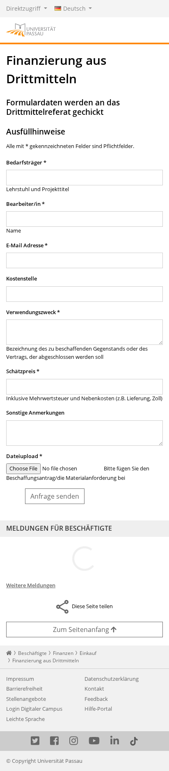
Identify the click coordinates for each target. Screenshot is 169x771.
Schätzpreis (22, 371)
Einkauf (88, 653)
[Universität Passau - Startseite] (31, 29)
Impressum (20, 678)
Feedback (96, 699)
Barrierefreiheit (24, 688)
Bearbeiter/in (25, 204)
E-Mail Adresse (27, 245)
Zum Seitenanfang (82, 629)
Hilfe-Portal (98, 708)
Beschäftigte (32, 653)
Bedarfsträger (26, 162)
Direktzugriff (24, 8)
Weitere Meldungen (30, 585)
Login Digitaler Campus (34, 708)
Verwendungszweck (33, 312)
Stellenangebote (26, 699)
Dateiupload (24, 456)
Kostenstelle (21, 278)
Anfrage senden (54, 496)
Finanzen (63, 653)
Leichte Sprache (25, 719)
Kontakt (94, 688)
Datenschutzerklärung (111, 678)
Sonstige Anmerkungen (35, 412)
